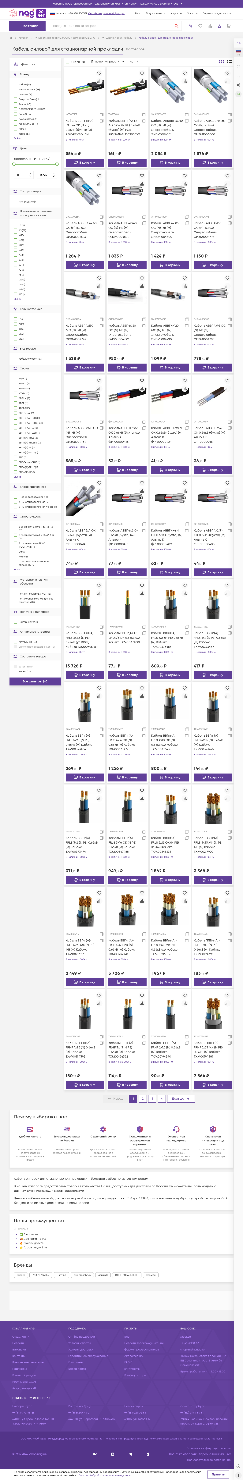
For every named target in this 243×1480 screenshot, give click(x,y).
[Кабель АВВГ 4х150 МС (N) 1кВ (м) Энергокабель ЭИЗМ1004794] (85, 292)
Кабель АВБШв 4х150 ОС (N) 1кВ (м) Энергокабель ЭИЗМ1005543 (81, 230)
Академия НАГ (134, 1356)
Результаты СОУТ (24, 1382)
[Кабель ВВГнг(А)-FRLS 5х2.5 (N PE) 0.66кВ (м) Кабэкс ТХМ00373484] (85, 702)
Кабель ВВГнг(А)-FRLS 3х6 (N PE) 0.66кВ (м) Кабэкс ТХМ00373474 (82, 845)
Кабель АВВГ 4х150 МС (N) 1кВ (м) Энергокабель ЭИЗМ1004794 (79, 332)
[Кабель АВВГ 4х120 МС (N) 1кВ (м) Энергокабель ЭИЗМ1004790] (170, 292)
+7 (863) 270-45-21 (79, 1412)
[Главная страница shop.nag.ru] (27, 13)
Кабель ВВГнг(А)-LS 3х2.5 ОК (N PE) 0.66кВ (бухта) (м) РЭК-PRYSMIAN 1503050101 (124, 128)
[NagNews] (130, 1454)
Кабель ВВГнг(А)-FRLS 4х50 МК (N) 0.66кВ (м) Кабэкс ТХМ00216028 (121, 947)
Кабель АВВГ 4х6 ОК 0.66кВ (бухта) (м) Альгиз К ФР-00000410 (123, 537)
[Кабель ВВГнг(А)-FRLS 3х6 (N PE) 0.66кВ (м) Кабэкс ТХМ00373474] (85, 805)
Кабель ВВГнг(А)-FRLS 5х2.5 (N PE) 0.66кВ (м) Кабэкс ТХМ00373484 (79, 742)
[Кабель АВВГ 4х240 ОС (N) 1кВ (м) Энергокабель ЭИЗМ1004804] (127, 190)
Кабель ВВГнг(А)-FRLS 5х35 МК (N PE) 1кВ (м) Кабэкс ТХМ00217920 (208, 845)
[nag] (148, 1454)
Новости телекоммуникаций (144, 1343)
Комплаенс (76, 1362)
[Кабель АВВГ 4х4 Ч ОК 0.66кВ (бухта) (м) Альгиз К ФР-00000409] (170, 497)
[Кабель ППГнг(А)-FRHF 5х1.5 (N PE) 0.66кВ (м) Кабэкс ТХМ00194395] (213, 907)
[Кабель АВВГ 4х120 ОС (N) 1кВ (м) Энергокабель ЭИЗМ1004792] (127, 292)
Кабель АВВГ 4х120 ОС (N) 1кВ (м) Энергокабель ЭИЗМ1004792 (122, 332)
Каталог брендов (24, 1375)
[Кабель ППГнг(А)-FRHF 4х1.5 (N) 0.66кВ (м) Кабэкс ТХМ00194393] (85, 1010)
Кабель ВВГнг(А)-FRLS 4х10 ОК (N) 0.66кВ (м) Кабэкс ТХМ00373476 (164, 742)
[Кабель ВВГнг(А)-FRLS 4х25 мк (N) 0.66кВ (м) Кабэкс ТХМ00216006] (170, 907)
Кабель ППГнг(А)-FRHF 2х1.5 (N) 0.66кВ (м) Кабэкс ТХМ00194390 (166, 1050)
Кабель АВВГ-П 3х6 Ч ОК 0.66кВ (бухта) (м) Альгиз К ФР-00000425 (124, 435)
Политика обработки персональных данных (200, 1454)
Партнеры (19, 1369)
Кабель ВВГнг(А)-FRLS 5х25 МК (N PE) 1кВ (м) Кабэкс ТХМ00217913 (80, 947)
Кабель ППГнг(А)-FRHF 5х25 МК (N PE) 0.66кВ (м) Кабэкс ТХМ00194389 (208, 1050)
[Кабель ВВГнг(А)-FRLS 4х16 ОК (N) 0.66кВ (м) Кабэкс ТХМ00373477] (127, 702)
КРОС (128, 1362)
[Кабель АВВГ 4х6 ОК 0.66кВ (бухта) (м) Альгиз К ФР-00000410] (127, 497)
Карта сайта (77, 1369)
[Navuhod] (112, 1454)
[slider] (14, 164)
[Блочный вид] (222, 62)
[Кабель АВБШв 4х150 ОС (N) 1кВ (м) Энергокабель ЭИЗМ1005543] (85, 190)
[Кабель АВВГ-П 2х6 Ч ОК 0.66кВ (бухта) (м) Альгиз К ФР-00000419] (213, 395)
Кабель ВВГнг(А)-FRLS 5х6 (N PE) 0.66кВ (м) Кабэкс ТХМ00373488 (167, 640)
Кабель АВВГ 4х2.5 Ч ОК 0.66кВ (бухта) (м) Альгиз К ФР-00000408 (209, 537)
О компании (20, 1337)
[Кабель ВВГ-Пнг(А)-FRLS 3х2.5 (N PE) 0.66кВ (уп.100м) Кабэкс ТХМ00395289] (85, 600)
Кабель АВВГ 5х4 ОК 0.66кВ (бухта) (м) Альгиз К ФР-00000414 (80, 537)
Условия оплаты (79, 1343)
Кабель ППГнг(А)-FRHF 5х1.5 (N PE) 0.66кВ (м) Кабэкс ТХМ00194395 (207, 947)
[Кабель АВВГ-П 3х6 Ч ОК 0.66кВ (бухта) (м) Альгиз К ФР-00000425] (127, 395)
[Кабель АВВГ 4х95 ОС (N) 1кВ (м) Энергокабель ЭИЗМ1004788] (213, 292)
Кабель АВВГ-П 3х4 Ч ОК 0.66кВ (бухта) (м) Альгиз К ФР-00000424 (166, 435)
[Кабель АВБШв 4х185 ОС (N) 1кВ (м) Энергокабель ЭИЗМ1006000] (213, 88)
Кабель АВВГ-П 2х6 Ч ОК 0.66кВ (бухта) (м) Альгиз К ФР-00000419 (209, 435)
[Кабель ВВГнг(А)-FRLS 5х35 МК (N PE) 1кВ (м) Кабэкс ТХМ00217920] (213, 805)
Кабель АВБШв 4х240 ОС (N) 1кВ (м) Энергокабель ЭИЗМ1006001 (167, 128)
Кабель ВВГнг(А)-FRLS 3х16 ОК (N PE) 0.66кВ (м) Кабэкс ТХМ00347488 (122, 845)
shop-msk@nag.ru (114, 13)
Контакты (18, 1356)
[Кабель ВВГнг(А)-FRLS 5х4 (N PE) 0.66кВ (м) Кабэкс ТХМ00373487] (213, 600)
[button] (121, 4)
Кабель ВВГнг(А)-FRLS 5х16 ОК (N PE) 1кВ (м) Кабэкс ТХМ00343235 (165, 845)
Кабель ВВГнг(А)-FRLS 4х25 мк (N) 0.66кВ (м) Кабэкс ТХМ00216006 (164, 947)
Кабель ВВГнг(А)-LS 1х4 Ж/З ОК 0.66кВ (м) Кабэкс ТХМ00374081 (124, 637)
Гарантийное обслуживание (88, 1356)
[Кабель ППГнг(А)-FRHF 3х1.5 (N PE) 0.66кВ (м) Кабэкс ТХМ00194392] (127, 1010)
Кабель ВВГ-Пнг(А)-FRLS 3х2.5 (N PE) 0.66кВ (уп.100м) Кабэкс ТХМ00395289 (82, 640)
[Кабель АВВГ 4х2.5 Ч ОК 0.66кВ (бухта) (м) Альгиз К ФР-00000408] (213, 497)
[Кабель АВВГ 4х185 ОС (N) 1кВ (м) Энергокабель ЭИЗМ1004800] (170, 190)
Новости (18, 1343)
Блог (137, 13)
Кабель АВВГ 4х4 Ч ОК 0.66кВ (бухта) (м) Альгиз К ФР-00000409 (166, 537)
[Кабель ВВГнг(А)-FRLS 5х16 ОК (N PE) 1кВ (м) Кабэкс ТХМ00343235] (170, 805)
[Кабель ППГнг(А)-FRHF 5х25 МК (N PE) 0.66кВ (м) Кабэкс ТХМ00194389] (213, 1010)
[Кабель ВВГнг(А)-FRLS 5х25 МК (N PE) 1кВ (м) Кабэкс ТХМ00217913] (85, 907)
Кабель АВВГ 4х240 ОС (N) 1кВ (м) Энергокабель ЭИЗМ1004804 (122, 230)
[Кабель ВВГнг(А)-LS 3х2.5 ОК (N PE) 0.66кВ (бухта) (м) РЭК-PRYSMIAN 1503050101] (127, 88)
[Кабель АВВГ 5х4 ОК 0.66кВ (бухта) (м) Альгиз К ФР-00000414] (85, 497)
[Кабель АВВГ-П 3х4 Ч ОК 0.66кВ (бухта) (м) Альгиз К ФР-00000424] (170, 395)
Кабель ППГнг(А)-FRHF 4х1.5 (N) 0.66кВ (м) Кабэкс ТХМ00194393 (80, 1050)
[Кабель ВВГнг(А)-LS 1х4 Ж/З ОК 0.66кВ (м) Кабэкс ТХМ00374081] (127, 600)
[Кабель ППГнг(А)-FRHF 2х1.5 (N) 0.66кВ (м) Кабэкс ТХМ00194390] (170, 1010)
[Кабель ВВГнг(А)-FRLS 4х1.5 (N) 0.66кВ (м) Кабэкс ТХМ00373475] (213, 702)
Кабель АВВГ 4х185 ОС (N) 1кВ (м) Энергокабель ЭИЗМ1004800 (164, 230)
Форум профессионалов (141, 1349)
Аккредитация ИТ (24, 1388)
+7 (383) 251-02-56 (135, 1412)
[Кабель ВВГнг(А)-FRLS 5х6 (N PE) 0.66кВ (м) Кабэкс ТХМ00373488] (170, 600)
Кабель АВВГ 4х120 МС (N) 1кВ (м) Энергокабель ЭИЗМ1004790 (165, 332)
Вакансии (19, 1349)
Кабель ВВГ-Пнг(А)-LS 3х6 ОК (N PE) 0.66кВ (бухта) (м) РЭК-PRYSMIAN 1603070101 (80, 128)
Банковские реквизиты (28, 1362)
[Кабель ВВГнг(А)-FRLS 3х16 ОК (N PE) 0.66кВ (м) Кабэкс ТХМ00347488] (127, 805)
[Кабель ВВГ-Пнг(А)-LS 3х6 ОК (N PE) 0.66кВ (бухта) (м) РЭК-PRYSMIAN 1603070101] (85, 88)
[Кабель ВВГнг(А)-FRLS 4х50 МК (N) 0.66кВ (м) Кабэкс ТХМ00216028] (127, 907)
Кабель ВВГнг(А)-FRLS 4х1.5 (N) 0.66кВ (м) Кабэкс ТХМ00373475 (208, 742)
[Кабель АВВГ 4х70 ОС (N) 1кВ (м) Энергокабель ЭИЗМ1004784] (85, 395)
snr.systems (132, 1369)
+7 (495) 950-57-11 (78, 13)
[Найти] (176, 26)
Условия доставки (80, 1349)
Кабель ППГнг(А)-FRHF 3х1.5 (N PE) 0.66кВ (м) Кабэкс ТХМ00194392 (121, 1050)
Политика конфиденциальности (209, 1448)
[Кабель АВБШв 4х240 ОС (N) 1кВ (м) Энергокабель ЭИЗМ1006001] (170, 88)
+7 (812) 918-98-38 (191, 1412)
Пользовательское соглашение (209, 1460)
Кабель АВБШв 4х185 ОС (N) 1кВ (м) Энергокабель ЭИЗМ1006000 (209, 128)
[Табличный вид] (230, 62)
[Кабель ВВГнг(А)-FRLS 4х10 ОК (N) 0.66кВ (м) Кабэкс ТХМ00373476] (170, 702)
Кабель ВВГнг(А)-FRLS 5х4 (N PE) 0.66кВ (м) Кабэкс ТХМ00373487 (210, 640)
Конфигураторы (135, 1375)
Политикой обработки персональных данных (105, 1475)
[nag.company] (94, 1454)
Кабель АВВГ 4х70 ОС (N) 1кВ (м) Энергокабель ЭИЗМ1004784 (82, 435)
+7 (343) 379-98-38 (23, 1412)
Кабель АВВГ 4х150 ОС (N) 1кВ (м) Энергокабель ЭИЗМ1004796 (207, 230)
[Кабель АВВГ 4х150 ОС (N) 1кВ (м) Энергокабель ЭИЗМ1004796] (213, 190)
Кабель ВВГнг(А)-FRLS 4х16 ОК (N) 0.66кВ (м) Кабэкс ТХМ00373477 (121, 742)
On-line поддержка (81, 1337)
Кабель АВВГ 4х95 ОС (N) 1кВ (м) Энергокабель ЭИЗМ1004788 (210, 332)
